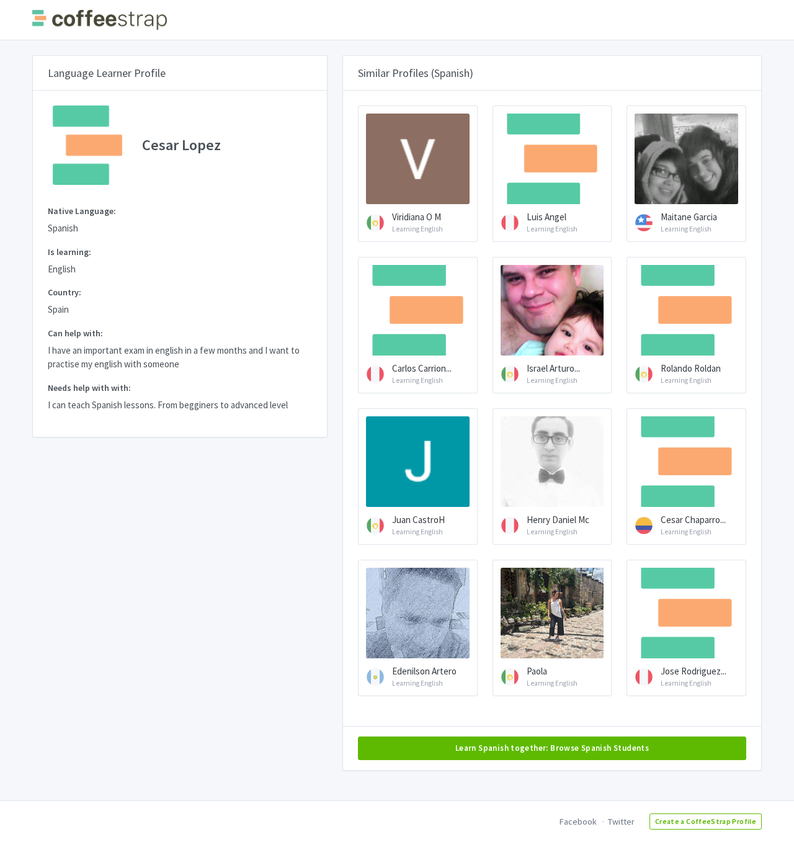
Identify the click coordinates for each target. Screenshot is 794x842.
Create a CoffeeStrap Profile (705, 821)
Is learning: (69, 252)
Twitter (621, 821)
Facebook (578, 821)
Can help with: (75, 333)
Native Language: (82, 211)
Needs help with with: (89, 387)
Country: (64, 292)
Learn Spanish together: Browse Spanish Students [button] (552, 748)
